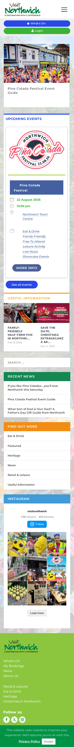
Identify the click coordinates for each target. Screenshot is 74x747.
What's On (38, 23)
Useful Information (21, 484)
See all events (22, 284)
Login (39, 30)
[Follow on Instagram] (22, 720)
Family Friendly (34, 236)
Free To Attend (34, 241)
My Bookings (13, 666)
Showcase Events (36, 256)
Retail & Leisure (19, 475)
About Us (10, 676)
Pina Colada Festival (27, 187)
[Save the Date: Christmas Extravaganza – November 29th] (53, 313)
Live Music (30, 251)
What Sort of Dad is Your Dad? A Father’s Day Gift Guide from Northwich (36, 410)
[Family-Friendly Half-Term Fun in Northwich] (20, 313)
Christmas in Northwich (22, 701)
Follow (40, 524)
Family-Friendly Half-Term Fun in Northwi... (20, 333)
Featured (14, 446)
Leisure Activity (34, 246)
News (12, 465)
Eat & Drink (31, 231)
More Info (26, 268)
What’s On (11, 661)
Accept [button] (48, 741)
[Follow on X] (14, 720)
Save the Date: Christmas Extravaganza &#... (52, 335)
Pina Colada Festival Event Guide (31, 399)
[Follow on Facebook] (6, 720)
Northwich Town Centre (35, 216)
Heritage (14, 455)
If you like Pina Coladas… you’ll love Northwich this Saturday (33, 387)
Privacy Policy (29, 741)
